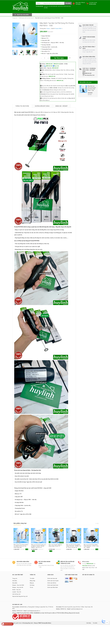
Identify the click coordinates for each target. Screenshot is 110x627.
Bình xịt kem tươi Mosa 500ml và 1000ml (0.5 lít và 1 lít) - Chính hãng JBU (21, 546)
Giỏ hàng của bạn (93, 2)
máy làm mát (65, 6)
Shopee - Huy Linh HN (17, 587)
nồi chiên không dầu (53, 6)
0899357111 (63, 609)
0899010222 (20, 610)
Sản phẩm (14, 582)
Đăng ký (83, 2)
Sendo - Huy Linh (16, 589)
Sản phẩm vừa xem (86, 82)
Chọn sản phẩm (18, 549)
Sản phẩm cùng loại (19, 523)
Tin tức (31, 587)
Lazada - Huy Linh (16, 591)
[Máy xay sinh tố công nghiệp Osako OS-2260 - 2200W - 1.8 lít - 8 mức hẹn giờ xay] (73, 535)
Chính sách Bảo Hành (52, 587)
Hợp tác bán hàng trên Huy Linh (20, 596)
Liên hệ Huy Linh (16, 594)
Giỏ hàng (32, 585)
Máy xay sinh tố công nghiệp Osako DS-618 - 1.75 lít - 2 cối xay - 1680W (91, 546)
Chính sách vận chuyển (53, 580)
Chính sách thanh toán (52, 585)
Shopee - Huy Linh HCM (18, 585)
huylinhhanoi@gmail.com (77, 609)
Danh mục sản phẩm (23, 14)
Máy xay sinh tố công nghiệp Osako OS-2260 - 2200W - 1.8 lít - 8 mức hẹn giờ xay (73, 546)
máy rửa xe (46, 6)
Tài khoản (78, 4)
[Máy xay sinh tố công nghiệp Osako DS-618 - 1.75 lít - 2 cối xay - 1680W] (91, 535)
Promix (48, 28)
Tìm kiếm (32, 578)
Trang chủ (14, 578)
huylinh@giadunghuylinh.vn (33, 610)
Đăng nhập (78, 2)
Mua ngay (34, 551)
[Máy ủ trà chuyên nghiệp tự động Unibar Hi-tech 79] (56, 535)
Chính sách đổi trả (51, 582)
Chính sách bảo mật (52, 578)
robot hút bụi (60, 6)
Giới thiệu (14, 580)
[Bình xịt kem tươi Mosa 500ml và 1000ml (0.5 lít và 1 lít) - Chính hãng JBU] (21, 535)
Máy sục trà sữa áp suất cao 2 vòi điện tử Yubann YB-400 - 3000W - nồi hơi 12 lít (38, 546)
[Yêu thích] (69, 57)
